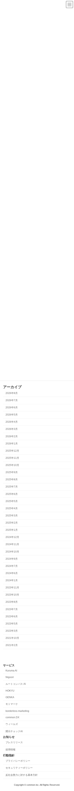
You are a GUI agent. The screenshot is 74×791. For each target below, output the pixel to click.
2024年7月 (12, 566)
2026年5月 (12, 414)
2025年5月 (12, 501)
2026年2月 (12, 436)
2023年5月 (12, 623)
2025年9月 (12, 472)
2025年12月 (12, 450)
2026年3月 (12, 429)
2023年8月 (12, 601)
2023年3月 (12, 630)
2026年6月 (12, 407)
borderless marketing (17, 710)
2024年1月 (12, 580)
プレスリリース (14, 742)
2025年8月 (12, 479)
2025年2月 (12, 522)
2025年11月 (12, 458)
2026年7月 (12, 400)
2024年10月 (12, 551)
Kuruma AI (11, 670)
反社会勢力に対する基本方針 (22, 775)
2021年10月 (12, 638)
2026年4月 (12, 421)
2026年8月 (12, 393)
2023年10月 (12, 594)
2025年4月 (12, 508)
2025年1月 (12, 529)
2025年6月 (12, 493)
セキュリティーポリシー (19, 767)
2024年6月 (12, 573)
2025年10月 (12, 465)
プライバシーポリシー (18, 760)
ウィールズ (12, 724)
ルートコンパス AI (16, 683)
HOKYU (10, 690)
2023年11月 (12, 587)
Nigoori (10, 677)
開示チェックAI (14, 731)
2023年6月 (12, 616)
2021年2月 (12, 645)
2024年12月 (12, 537)
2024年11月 (12, 544)
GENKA (10, 697)
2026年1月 (12, 443)
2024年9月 (12, 558)
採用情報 (10, 749)
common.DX (12, 717)
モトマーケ (12, 703)
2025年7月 (12, 486)
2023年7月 (12, 609)
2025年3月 (12, 515)
